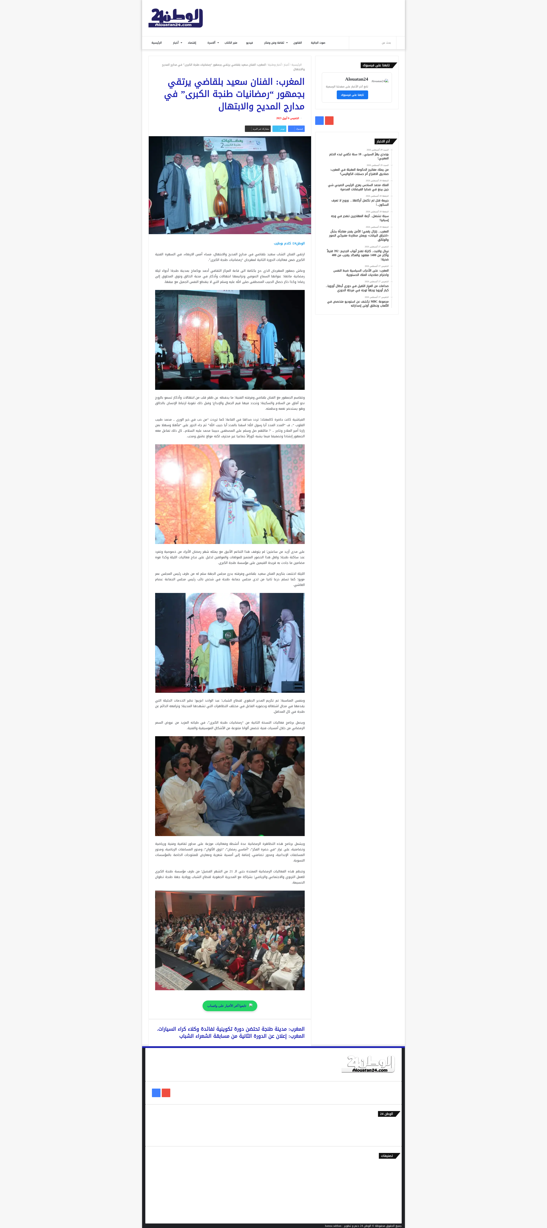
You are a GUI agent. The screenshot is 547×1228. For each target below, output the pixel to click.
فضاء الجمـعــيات (385, 1214)
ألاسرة (211, 42)
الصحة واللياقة (386, 1179)
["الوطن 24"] (176, 18)
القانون (298, 42)
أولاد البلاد (388, 1186)
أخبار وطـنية (275, 64)
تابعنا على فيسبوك (352, 95)
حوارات (391, 1207)
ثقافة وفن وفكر (274, 42)
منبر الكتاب (231, 42)
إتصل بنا (390, 1123)
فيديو (250, 42)
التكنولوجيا (388, 1193)
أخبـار (176, 42)
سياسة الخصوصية (384, 1137)
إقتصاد (192, 42)
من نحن (391, 1130)
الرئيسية (157, 42)
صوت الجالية (318, 42)
